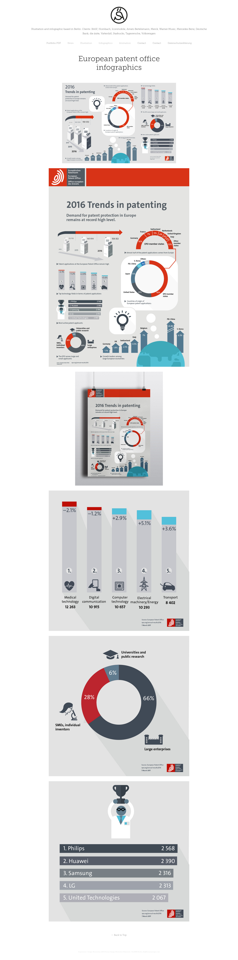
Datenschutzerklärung (180, 43)
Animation (125, 43)
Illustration (86, 43)
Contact (141, 43)
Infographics (105, 43)
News (71, 43)
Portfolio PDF (53, 43)
